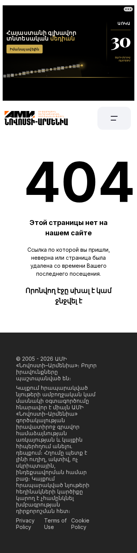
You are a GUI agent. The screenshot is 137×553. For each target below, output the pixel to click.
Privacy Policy (25, 523)
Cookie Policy (80, 523)
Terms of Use (55, 523)
